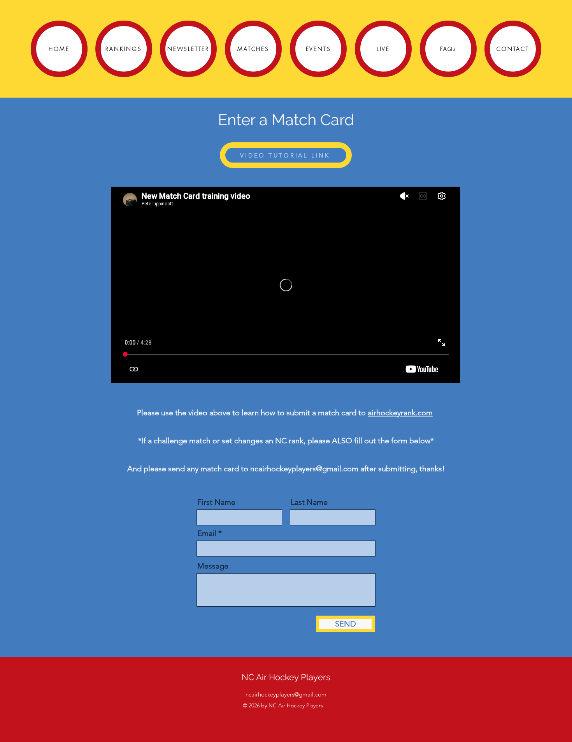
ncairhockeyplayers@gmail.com (304, 468)
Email (206, 533)
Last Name (309, 502)
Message (212, 566)
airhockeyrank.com (400, 412)
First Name (216, 502)
